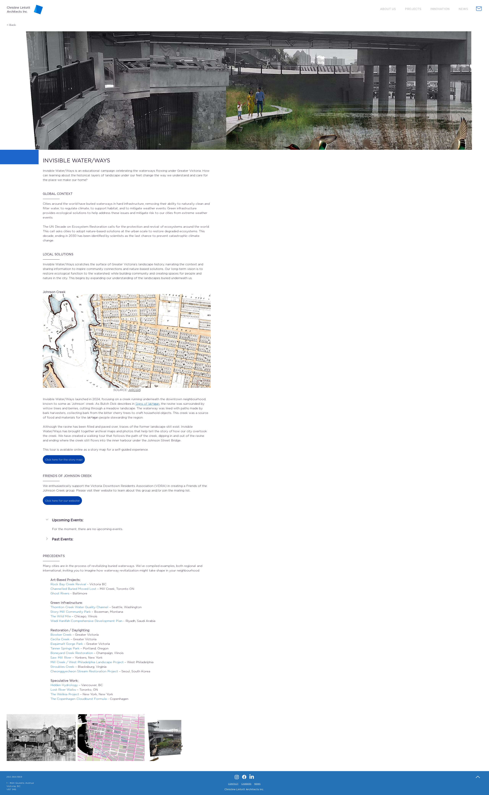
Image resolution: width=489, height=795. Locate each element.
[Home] (477, 776)
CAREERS (246, 784)
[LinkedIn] (251, 777)
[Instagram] (237, 777)
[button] (388, 9)
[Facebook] (244, 777)
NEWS (257, 784)
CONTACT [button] (233, 784)
